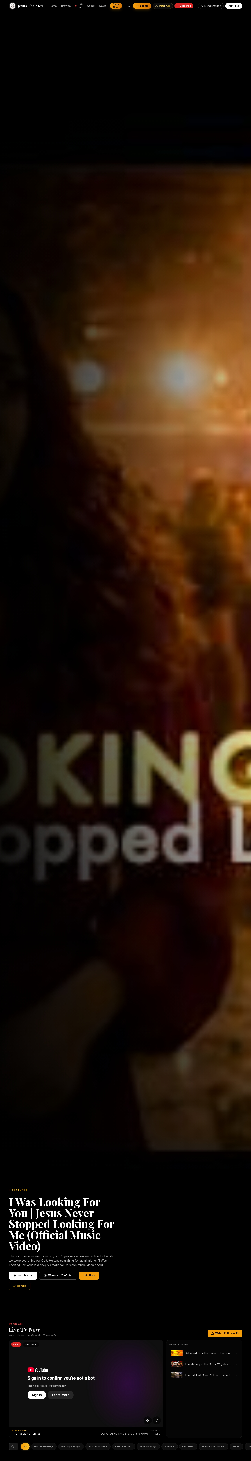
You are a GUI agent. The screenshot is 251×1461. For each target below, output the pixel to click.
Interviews (188, 1446)
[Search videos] (129, 5)
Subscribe (185, 5)
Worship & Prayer (71, 1446)
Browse (66, 5)
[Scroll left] (23, 1446)
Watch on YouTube (60, 1275)
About (91, 5)
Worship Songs (148, 1446)
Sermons (169, 1446)
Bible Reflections (98, 1446)
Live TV (80, 5)
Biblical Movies (123, 1446)
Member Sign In (212, 5)
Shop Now (116, 6)
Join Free (233, 5)
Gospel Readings (43, 1446)
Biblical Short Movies (213, 1446)
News (102, 5)
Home (53, 5)
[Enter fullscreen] (157, 1420)
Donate (144, 5)
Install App (165, 5)
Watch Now (25, 1275)
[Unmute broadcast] (148, 1420)
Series (236, 1446)
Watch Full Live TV (227, 1333)
